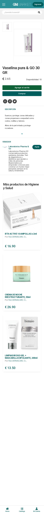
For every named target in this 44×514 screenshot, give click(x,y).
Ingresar (37, 4)
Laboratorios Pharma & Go (19, 147)
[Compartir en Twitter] (15, 101)
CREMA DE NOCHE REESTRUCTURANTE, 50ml (18, 295)
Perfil (37, 147)
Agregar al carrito (22, 88)
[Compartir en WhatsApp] (5, 101)
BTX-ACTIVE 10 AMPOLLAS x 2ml (21, 234)
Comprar (22, 94)
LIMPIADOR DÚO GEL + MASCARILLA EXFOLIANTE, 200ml (21, 356)
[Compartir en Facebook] (10, 101)
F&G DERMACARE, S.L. (17, 237)
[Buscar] (39, 12)
